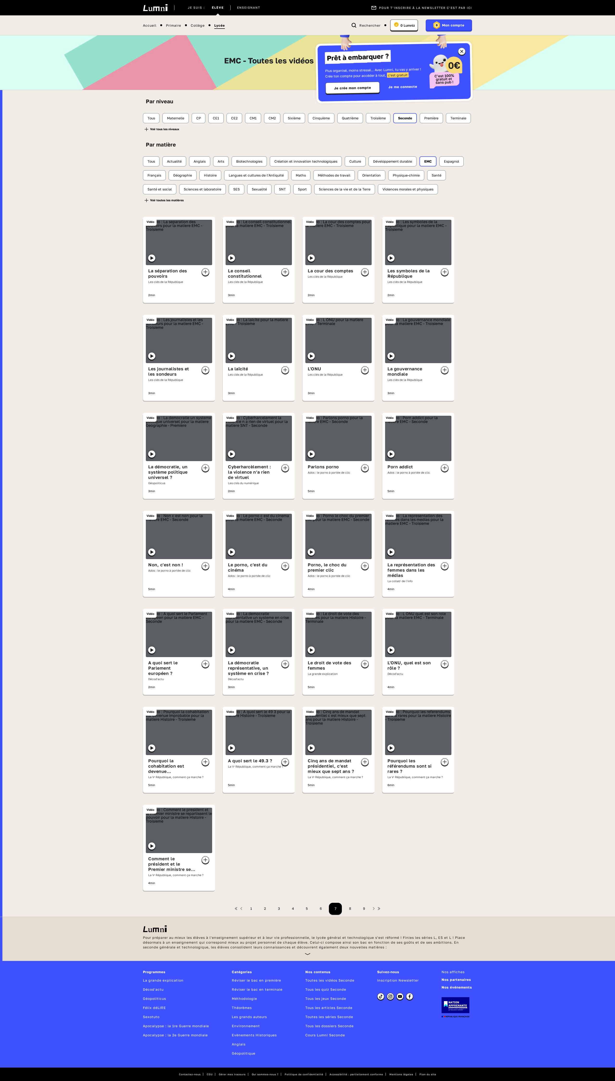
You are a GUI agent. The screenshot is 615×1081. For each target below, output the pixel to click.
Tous (151, 118)
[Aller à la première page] (236, 908)
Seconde (405, 118)
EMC (428, 161)
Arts (221, 161)
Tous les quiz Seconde (325, 989)
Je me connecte (402, 86)
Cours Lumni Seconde (325, 1035)
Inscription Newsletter (398, 980)
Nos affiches (453, 972)
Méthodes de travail (334, 175)
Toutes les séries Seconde (329, 1017)
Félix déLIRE (154, 1008)
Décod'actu (153, 989)
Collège (198, 25)
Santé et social (160, 189)
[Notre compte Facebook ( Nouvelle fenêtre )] (409, 996)
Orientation (371, 175)
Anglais (200, 161)
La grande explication (163, 980)
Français (154, 175)
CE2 (234, 118)
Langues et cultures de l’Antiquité (256, 175)
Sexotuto (151, 1017)
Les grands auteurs (249, 1017)
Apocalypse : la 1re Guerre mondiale (176, 1026)
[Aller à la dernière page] (379, 908)
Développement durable (392, 161)
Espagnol (451, 161)
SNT (282, 189)
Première (431, 118)
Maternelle (175, 118)
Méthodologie (244, 998)
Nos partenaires (456, 979)
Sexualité (259, 189)
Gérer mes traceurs (232, 1074)
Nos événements (457, 987)
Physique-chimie (406, 175)
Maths (301, 175)
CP (198, 118)
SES (236, 189)
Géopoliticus (154, 998)
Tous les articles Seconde (328, 1008)
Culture (355, 161)
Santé (436, 175)
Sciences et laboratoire (202, 189)
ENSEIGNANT (248, 7)
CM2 (272, 118)
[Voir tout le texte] (307, 954)
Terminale (458, 118)
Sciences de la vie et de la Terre (344, 189)
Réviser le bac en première (256, 980)
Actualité (174, 161)
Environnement (246, 1026)
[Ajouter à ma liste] (205, 272)
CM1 (253, 118)
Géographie (182, 175)
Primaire (173, 25)
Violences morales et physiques (407, 189)
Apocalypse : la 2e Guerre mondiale (175, 1035)
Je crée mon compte (352, 88)
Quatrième (350, 118)
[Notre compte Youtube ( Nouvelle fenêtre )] (400, 996)
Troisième (378, 118)
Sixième (294, 118)
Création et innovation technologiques (305, 161)
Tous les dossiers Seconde (329, 1026)
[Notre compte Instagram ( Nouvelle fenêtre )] (390, 996)
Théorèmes (242, 1008)
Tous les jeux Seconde (325, 998)
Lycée (219, 25)
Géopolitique (243, 1053)
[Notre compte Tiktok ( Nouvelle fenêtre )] (380, 996)
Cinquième (321, 118)
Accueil (149, 25)
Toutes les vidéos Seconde (329, 980)
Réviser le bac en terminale (257, 989)
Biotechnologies (249, 161)
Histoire (210, 175)
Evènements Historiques (254, 1035)
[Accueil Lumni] (155, 7)
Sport (302, 189)
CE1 (216, 118)
